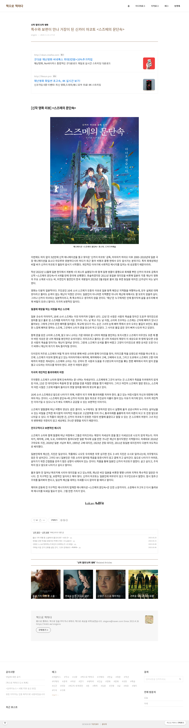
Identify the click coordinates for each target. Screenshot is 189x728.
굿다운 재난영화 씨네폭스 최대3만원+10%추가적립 (63, 59)
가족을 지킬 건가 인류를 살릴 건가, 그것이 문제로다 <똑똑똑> (55, 547)
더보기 (54, 695)
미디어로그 (140, 5)
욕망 (127, 685)
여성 (73, 681)
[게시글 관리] (44, 520)
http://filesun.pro (43, 76)
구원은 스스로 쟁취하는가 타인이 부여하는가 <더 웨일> (53, 544)
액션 (127, 676)
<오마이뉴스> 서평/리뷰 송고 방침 (21, 688)
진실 (100, 681)
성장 (125, 681)
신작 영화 (45, 532)
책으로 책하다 (14, 6)
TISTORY (95, 724)
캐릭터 (91, 681)
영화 (108, 681)
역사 (67, 676)
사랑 (75, 676)
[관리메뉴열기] (5, 723)
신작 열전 (36, 532)
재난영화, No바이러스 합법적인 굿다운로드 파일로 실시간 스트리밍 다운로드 (72, 63)
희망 (63, 685)
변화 (117, 681)
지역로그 (155, 5)
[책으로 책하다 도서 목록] (17, 682)
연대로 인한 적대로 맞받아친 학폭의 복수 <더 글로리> (52, 541)
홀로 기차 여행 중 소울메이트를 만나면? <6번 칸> (51, 537)
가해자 (101, 676)
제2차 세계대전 (76, 685)
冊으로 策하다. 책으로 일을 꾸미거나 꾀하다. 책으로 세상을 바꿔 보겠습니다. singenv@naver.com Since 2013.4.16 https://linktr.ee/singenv (87, 622)
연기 (82, 681)
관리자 (104, 724)
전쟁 (112, 685)
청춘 (119, 676)
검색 (180, 679)
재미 (135, 685)
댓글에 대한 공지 (13, 676)
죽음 (133, 681)
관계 (65, 681)
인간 (55, 685)
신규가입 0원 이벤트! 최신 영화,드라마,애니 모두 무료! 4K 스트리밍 (67, 84)
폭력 (96, 685)
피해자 (56, 681)
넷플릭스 (57, 676)
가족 (63, 690)
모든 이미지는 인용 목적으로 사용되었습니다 (25, 694)
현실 (110, 676)
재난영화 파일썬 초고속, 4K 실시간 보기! (57, 80)
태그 (166, 5)
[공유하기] (40, 520)
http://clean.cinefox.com (46, 55)
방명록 (177, 5)
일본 (104, 685)
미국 (55, 690)
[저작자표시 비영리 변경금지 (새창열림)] (64, 520)
